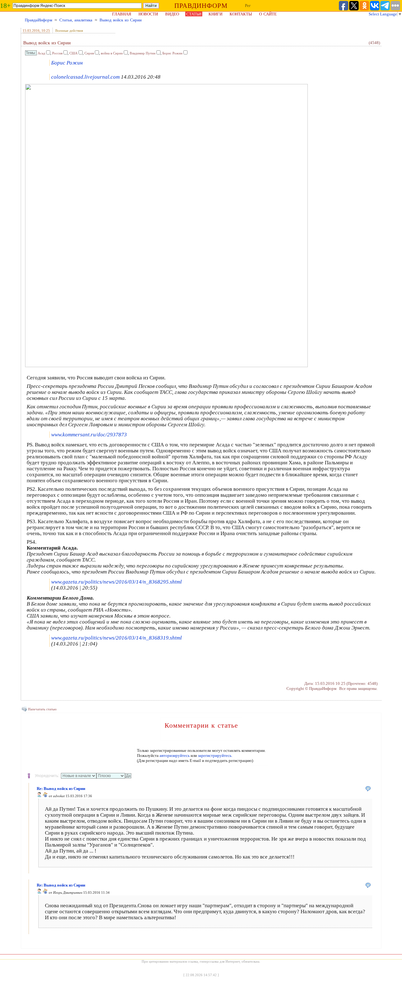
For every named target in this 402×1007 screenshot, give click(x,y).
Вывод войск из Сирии (121, 20)
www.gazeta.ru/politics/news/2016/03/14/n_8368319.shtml (116, 638)
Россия (57, 53)
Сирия (89, 53)
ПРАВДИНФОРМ (201, 5)
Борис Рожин (172, 53)
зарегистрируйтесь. (215, 755)
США (73, 53)
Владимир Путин (142, 53)
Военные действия (69, 30)
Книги (215, 14)
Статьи (193, 14)
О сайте (268, 14)
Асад (41, 53)
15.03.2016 (31, 30)
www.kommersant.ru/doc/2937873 (89, 435)
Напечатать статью (42, 709)
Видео (172, 14)
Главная (121, 14)
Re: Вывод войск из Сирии (61, 788)
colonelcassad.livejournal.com (85, 77)
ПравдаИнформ (38, 20)
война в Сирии (112, 53)
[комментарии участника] (45, 796)
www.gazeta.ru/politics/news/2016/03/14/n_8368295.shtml (116, 582)
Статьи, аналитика (75, 20)
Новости (148, 14)
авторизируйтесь (175, 755)
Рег (248, 5)
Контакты (241, 14)
